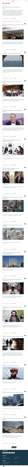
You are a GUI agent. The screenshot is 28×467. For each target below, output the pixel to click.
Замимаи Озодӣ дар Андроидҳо (6, 462)
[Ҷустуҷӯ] (24, 466)
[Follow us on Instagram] (8, 452)
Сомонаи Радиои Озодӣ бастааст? (6, 458)
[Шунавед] (8, 466)
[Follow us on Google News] (3, 452)
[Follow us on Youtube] (6, 452)
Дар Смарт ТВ (16, 462)
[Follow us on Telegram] (11, 452)
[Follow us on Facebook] (4, 452)
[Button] (6, 18)
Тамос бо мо (15, 458)
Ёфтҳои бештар (14, 447)
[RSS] (12, 452)
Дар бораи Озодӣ (4, 457)
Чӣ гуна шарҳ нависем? (17, 457)
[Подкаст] (14, 452)
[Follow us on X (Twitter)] (9, 452)
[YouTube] (14, 466)
